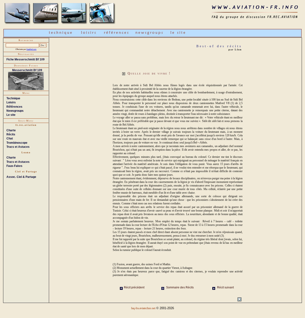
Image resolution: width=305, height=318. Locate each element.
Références (14, 106)
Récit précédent (134, 287)
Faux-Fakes (14, 166)
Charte (11, 130)
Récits (10, 134)
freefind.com (31, 49)
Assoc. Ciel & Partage (21, 177)
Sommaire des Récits (179, 287)
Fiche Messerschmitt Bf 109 (25, 59)
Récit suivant (225, 287)
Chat (9, 138)
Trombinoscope (16, 142)
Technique (13, 98)
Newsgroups (15, 110)
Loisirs (11, 102)
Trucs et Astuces (18, 146)
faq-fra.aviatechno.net (143, 308)
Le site (10, 115)
